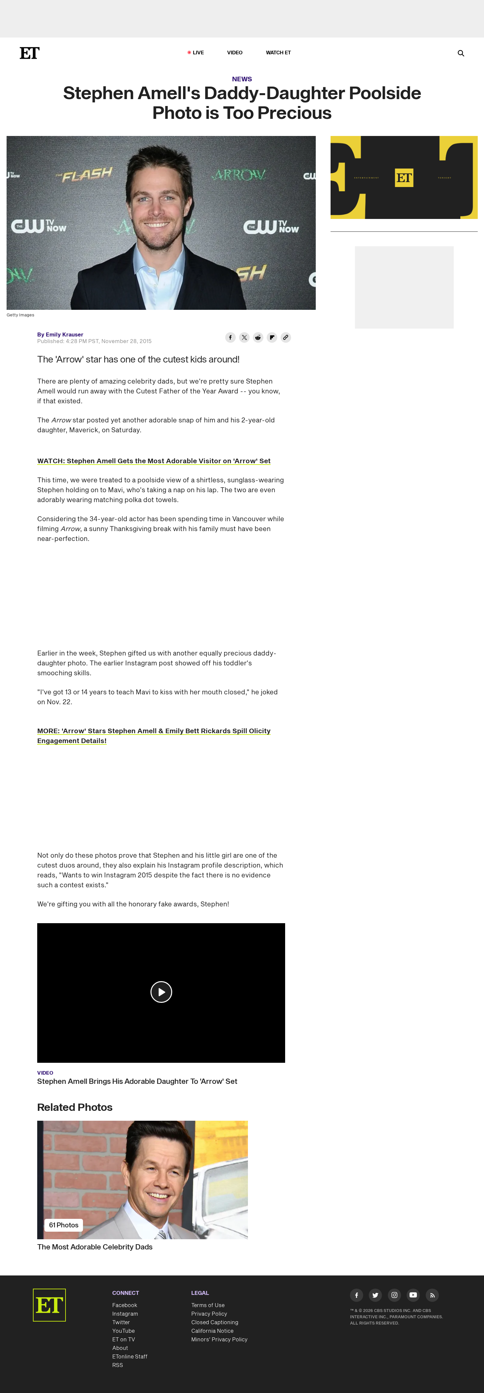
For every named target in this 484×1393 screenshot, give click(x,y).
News (242, 79)
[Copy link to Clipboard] (286, 338)
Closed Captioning (214, 1322)
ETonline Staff (130, 1357)
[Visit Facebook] (356, 1296)
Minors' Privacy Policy (219, 1340)
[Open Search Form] (461, 54)
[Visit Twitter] (375, 1296)
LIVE (198, 53)
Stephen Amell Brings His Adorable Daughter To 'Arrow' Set (137, 1081)
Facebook (124, 1305)
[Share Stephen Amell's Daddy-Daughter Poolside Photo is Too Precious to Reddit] (258, 338)
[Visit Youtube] (413, 1295)
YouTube (123, 1331)
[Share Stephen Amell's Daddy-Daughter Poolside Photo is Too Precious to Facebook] (230, 338)
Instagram (125, 1314)
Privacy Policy (209, 1314)
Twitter (121, 1322)
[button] (161, 992)
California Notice (212, 1331)
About (120, 1348)
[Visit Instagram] (394, 1296)
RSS (117, 1365)
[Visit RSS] (432, 1296)
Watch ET (278, 53)
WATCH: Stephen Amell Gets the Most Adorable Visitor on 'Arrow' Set (154, 461)
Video (235, 53)
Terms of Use (208, 1305)
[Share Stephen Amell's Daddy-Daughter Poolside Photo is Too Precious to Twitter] (244, 338)
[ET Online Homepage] (30, 53)
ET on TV (123, 1340)
